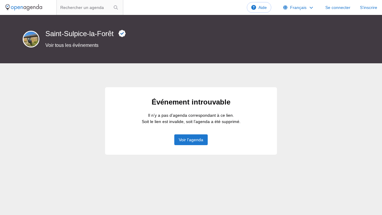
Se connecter (337, 7)
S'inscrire (368, 7)
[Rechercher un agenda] (115, 7)
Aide (262, 7)
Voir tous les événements (71, 45)
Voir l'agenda (191, 139)
